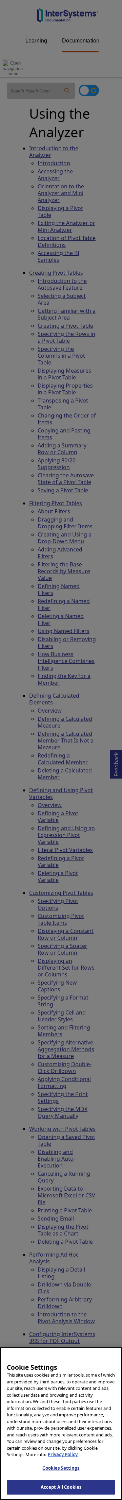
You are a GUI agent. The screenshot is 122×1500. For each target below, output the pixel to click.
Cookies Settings (60, 1468)
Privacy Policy (63, 1454)
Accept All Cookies (61, 1487)
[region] (61, 1423)
